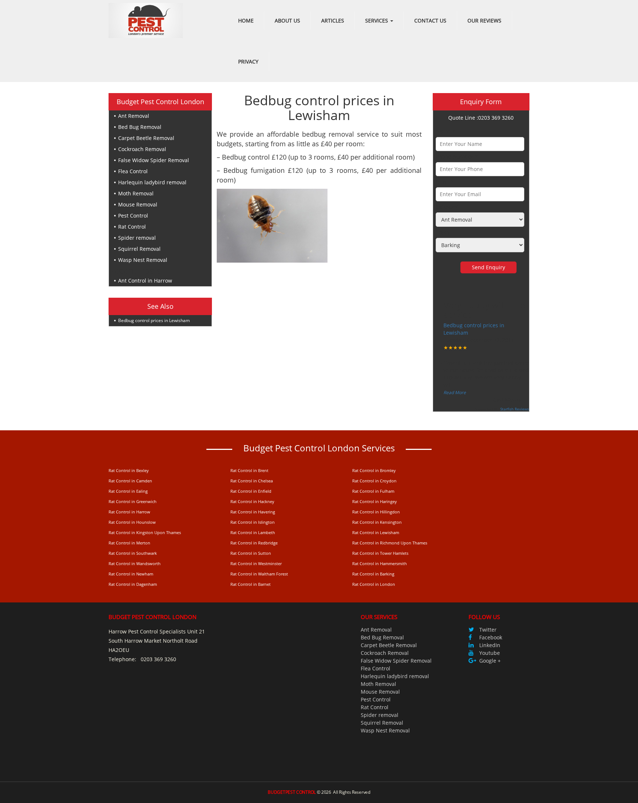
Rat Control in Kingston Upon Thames (145, 532)
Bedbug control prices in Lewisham (154, 320)
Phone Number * (457, 156)
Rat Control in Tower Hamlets (380, 553)
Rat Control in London (373, 584)
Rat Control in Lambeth (252, 532)
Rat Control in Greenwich (133, 501)
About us (287, 20)
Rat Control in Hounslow (132, 522)
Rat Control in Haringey (374, 501)
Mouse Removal (137, 204)
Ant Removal (133, 115)
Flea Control (133, 171)
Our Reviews (484, 20)
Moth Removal (136, 193)
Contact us (430, 20)
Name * (445, 131)
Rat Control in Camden (130, 480)
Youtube (489, 652)
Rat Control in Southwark (133, 553)
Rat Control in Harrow (129, 512)
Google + (490, 660)
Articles (332, 20)
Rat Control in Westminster (256, 563)
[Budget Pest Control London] (146, 19)
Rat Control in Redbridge (254, 543)
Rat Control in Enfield (250, 491)
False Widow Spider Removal (153, 160)
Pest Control (133, 215)
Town (442, 232)
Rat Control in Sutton (250, 553)
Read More (454, 392)
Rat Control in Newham (131, 574)
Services (377, 20)
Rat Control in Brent (249, 470)
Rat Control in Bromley (374, 470)
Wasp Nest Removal (142, 259)
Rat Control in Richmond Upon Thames (389, 543)
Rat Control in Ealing (128, 491)
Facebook (490, 637)
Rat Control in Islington (252, 522)
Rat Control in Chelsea (251, 480)
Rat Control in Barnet (250, 584)
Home (246, 20)
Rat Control (132, 226)
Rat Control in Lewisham (375, 532)
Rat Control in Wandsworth (135, 563)
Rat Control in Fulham (373, 491)
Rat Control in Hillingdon (376, 512)
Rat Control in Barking (373, 574)
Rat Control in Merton (129, 543)
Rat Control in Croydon (374, 480)
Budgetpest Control (292, 792)
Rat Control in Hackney (252, 501)
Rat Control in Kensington (377, 522)
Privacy (248, 61)
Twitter (488, 629)
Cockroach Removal (142, 149)
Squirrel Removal (139, 248)
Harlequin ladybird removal (152, 182)
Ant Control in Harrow (145, 280)
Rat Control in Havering (252, 512)
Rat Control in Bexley (129, 470)
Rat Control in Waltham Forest (259, 574)
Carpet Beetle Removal (146, 137)
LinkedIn (489, 645)
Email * (445, 181)
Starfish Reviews (514, 408)
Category (446, 206)
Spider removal (137, 237)
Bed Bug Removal (139, 126)
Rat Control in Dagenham (133, 584)
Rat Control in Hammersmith (379, 563)
